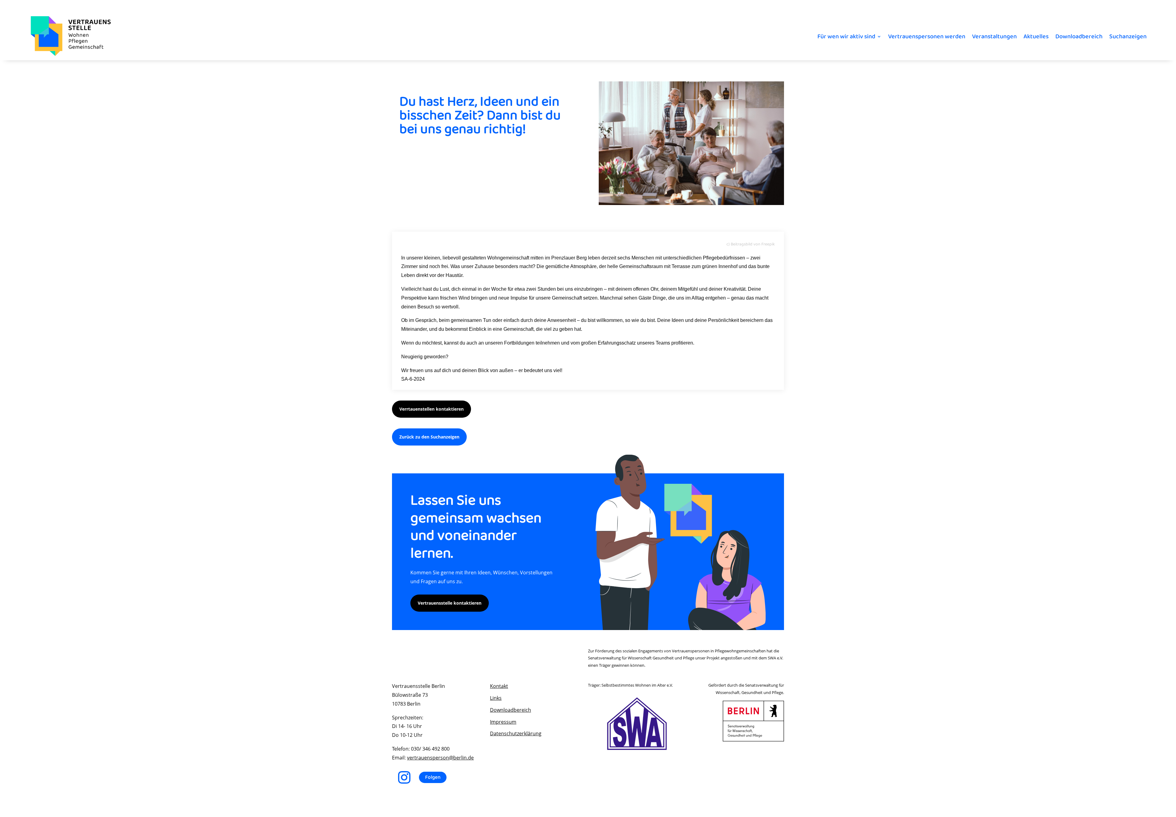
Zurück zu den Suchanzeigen (429, 437)
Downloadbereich (1078, 36)
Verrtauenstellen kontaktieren (431, 409)
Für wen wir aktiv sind (846, 36)
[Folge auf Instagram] (404, 777)
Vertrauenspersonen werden (926, 36)
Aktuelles (1036, 36)
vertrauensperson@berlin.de (440, 757)
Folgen (432, 777)
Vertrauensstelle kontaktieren (449, 603)
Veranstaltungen (994, 36)
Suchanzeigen (1128, 36)
